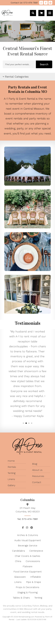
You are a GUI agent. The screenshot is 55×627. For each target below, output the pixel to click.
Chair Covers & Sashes (27, 556)
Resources (38, 476)
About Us (37, 470)
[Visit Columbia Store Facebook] (46, 3)
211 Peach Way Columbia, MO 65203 (28, 510)
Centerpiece (36, 550)
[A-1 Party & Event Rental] (7, 15)
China (18, 561)
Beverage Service (27, 545)
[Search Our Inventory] (33, 13)
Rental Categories (17, 76)
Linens (11, 479)
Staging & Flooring (27, 592)
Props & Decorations (27, 587)
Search (44, 64)
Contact (36, 482)
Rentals (12, 466)
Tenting (11, 473)
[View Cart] (41, 13)
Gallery (11, 485)
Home (11, 460)
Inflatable (35, 576)
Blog (34, 463)
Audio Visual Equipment (27, 540)
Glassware (20, 576)
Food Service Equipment (27, 571)
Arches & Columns (27, 535)
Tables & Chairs (21, 597)
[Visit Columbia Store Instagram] (41, 3)
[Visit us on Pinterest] (50, 3)
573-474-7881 (24, 2)
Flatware (27, 566)
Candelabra (18, 550)
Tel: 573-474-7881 (27, 519)
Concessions (33, 561)
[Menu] (50, 13)
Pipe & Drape (33, 582)
